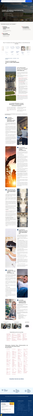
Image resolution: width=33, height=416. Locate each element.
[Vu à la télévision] (26, 20)
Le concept (19, 403)
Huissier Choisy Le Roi (9, 338)
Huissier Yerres (25, 363)
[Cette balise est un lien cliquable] (3, 401)
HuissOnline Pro (30, 405)
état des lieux (7, 210)
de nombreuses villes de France (23, 396)
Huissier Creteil (8, 337)
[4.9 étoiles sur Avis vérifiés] (21, 20)
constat (25, 75)
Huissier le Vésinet (14, 355)
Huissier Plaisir (19, 359)
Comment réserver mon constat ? (21, 404)
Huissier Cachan (8, 334)
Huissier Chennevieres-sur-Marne (25, 367)
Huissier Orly (24, 337)
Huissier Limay (19, 360)
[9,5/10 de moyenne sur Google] (30, 20)
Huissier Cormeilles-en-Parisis (25, 370)
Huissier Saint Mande (25, 338)
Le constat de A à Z (20, 402)
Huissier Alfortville (8, 333)
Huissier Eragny (14, 374)
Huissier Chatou (25, 359)
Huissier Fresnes (8, 340)
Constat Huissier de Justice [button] (8, 58)
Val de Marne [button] (14, 58)
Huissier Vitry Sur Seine (14, 340)
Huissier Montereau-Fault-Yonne (20, 350)
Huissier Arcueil (19, 338)
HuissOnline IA (30, 402)
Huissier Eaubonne (8, 374)
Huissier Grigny (8, 364)
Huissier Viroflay (25, 356)
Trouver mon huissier (28, 1)
